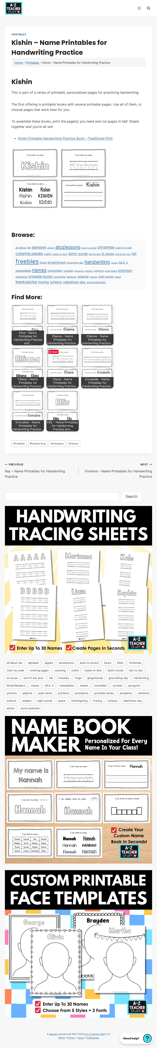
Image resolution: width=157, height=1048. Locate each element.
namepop (57, 443)
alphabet (39, 247)
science (83, 276)
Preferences (92, 1037)
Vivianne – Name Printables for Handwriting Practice (118, 470)
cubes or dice (59, 254)
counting (60, 670)
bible (120, 662)
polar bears (111, 270)
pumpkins (59, 276)
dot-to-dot (94, 254)
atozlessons (67, 247)
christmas (106, 247)
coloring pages (29, 253)
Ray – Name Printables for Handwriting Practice (35, 470)
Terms (80, 1037)
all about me (23, 247)
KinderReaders (16, 685)
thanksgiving (26, 282)
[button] (136, 1038)
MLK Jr (123, 262)
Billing (61, 1037)
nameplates (23, 270)
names (39, 270)
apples (50, 248)
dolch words (78, 254)
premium (125, 270)
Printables (18, 34)
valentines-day (74, 282)
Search (132, 496)
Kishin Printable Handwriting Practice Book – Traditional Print (65, 138)
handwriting (97, 262)
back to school (88, 248)
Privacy (71, 1037)
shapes (93, 277)
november (55, 271)
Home (18, 62)
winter (11, 708)
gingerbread (56, 262)
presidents (21, 276)
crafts (47, 254)
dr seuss (107, 254)
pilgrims (99, 270)
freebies (27, 261)
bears (107, 662)
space (117, 276)
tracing (43, 282)
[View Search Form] (148, 8)
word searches (96, 282)
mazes (114, 262)
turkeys (56, 282)
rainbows (71, 276)
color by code (124, 247)
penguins (79, 271)
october (68, 270)
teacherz (53, 1034)
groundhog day (75, 262)
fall (134, 254)
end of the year (123, 254)
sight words (105, 276)
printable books (40, 276)
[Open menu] (139, 8)
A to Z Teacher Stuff (94, 1034)
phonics (89, 271)
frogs (43, 262)
